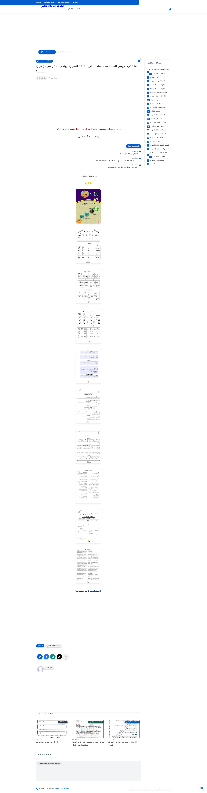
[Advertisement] (103, 32)
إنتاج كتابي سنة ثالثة (156, 85)
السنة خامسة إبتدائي (156, 123)
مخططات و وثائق (156, 160)
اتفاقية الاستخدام (49, 2)
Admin (43, 78)
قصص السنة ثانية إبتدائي (158, 149)
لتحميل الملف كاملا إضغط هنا (88, 591)
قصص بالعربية (157, 157)
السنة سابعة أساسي (156, 130)
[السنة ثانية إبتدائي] (139, 788)
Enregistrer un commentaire (49, 764)
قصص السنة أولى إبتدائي (158, 145)
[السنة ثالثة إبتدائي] (144, 788)
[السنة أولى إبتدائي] (135, 788)
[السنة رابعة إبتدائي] (148, 788)
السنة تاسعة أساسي (156, 107)
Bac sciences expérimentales (158, 70)
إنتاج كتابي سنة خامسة (157, 92)
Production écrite (158, 74)
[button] (46, 656)
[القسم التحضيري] (131, 788)
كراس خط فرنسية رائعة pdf (128, 154)
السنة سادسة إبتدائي (44, 61)
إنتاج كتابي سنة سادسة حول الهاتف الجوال (122, 167)
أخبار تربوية (153, 77)
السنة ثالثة (153, 111)
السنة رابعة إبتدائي (156, 126)
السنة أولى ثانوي (155, 104)
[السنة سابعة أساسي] (161, 788)
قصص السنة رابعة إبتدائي (157, 153)
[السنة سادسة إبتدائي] (156, 788)
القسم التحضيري (155, 138)
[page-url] (127, 2)
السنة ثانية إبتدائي (156, 119)
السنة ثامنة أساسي (156, 115)
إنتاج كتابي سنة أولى (156, 81)
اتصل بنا (75, 2)
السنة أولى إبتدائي (75, 9)
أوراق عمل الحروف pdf (64, 52)
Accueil (38, 2)
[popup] (131, 2)
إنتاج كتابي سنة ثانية (156, 89)
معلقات (152, 164)
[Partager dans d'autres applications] (65, 656)
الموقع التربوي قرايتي (52, 6)
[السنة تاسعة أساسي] (169, 788)
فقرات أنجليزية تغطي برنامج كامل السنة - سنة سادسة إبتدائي (115, 161)
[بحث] (169, 8)
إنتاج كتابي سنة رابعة (157, 96)
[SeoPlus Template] (37, 788)
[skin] (135, 2)
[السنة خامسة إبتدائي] (152, 788)
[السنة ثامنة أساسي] (165, 788)
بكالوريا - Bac (153, 141)
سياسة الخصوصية (64, 2)
